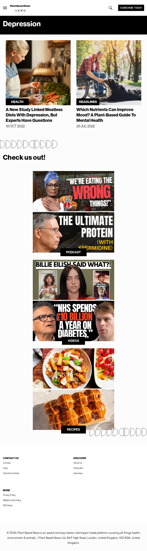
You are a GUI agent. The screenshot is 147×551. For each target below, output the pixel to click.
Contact (7, 462)
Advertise (78, 473)
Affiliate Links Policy (12, 500)
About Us (78, 462)
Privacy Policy (9, 495)
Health (17, 102)
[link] (20, 10)
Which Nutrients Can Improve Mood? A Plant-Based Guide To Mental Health (106, 115)
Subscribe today (131, 7)
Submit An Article (11, 473)
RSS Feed (7, 505)
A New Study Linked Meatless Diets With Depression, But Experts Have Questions (34, 115)
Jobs (5, 468)
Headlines (88, 102)
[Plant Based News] (5, 8)
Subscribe (78, 468)
